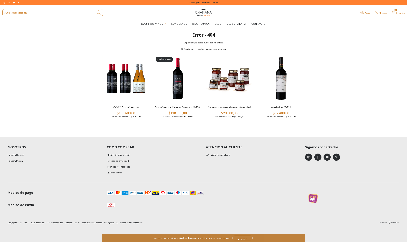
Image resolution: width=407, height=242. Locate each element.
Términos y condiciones (118, 166)
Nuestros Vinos (152, 23)
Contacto (258, 23)
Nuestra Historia (16, 155)
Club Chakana (236, 23)
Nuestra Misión (15, 160)
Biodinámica (201, 23)
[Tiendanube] (389, 223)
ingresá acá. (113, 222)
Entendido (242, 238)
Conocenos (179, 23)
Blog (218, 23)
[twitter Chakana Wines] (18, 2)
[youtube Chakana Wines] (14, 2)
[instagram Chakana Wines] (4, 2)
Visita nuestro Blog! (221, 155)
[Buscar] (99, 12)
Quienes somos (114, 172)
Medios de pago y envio (118, 155)
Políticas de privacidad (118, 160)
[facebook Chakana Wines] (9, 2)
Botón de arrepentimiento (132, 222)
